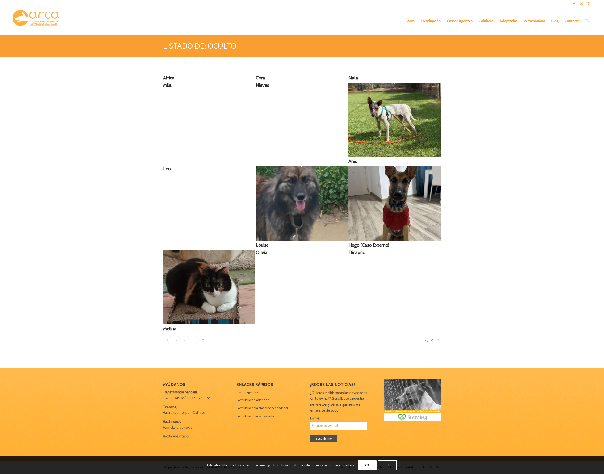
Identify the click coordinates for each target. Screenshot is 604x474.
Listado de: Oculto (199, 45)
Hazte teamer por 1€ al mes (184, 413)
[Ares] (394, 156)
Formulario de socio (178, 427)
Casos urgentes (247, 392)
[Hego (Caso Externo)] (394, 239)
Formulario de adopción (253, 400)
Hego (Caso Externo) (368, 245)
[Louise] (302, 239)
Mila (167, 85)
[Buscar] (587, 21)
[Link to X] (581, 3)
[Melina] (209, 323)
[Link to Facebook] (574, 3)
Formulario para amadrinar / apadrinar (262, 408)
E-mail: (315, 418)
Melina (169, 329)
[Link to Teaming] (588, 3)
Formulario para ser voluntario (257, 416)
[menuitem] (411, 21)
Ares (352, 161)
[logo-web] (37, 21)
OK (367, 465)
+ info (387, 465)
